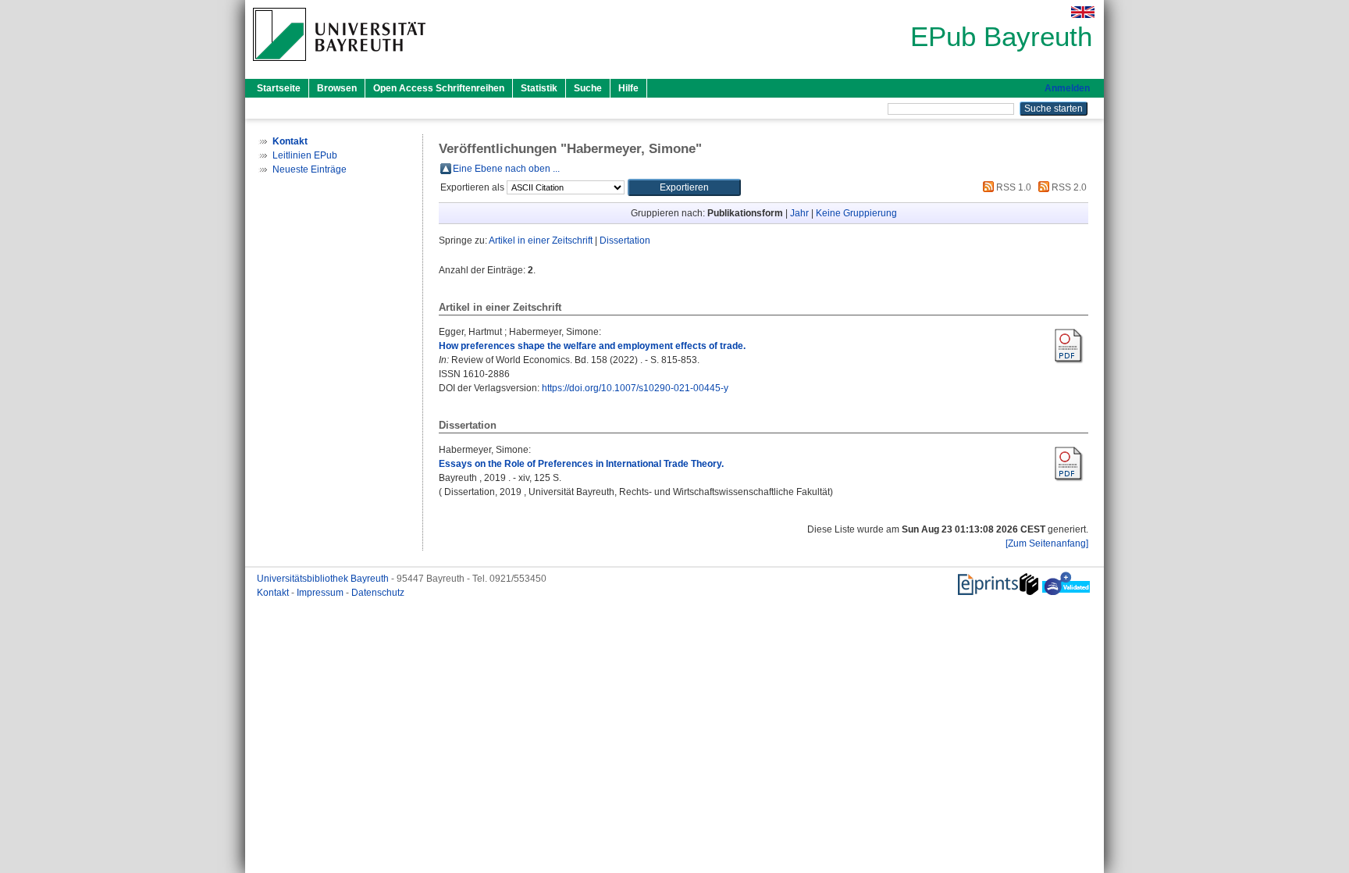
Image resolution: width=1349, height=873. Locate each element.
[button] (684, 187)
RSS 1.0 (1012, 187)
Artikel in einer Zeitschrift (541, 240)
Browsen (337, 88)
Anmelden (1067, 88)
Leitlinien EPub (304, 155)
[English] (1083, 12)
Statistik (539, 88)
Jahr (799, 213)
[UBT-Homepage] (339, 65)
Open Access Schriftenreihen (438, 88)
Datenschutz (377, 592)
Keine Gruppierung (856, 213)
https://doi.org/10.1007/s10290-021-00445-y (635, 388)
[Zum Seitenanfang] (1047, 543)
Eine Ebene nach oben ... (506, 168)
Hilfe (628, 88)
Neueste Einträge (309, 169)
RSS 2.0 (1068, 187)
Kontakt (274, 592)
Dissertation (625, 240)
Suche (588, 88)
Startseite (279, 88)
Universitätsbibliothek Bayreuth (324, 578)
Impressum (321, 592)
